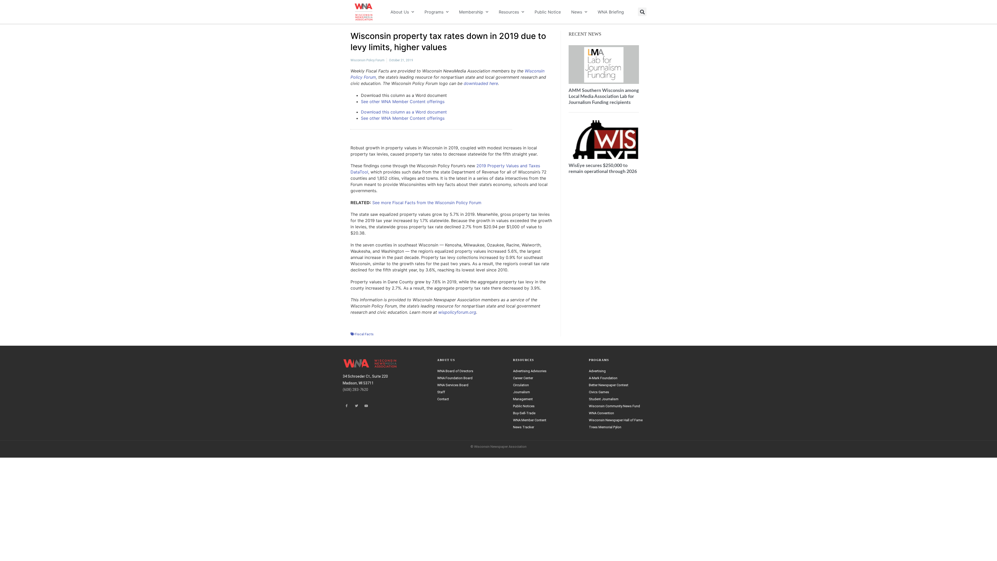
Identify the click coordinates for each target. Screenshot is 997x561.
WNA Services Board (452, 385)
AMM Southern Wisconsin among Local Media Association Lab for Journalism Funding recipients (604, 96)
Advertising (597, 371)
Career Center (523, 378)
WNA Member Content (529, 420)
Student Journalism (603, 399)
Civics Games (599, 392)
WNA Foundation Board (455, 378)
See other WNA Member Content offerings (402, 101)
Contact (443, 399)
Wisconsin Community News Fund (614, 406)
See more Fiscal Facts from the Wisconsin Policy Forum (426, 202)
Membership (471, 12)
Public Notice (548, 12)
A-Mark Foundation (603, 378)
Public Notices (524, 406)
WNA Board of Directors (455, 371)
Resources (509, 12)
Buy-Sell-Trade (524, 413)
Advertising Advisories (530, 371)
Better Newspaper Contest (608, 385)
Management (523, 399)
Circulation (521, 385)
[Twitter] (356, 406)
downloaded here (481, 83)
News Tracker (523, 427)
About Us (399, 12)
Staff (441, 392)
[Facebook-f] (347, 406)
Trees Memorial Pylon (605, 427)
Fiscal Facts (364, 334)
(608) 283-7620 (355, 390)
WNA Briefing (611, 12)
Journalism (521, 392)
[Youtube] (366, 406)
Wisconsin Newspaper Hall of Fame (616, 420)
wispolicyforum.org (457, 312)
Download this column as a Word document (404, 112)
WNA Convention (601, 413)
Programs (434, 12)
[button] (642, 12)
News (576, 12)
